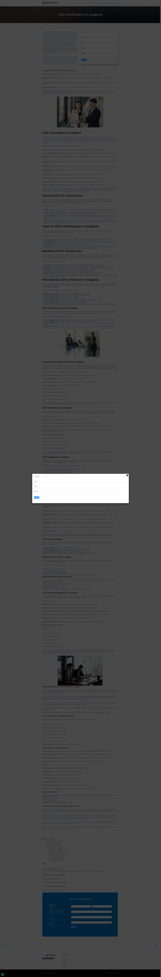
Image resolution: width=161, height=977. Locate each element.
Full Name (37, 476)
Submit (36, 497)
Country (36, 491)
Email (35, 486)
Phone (36, 481)
